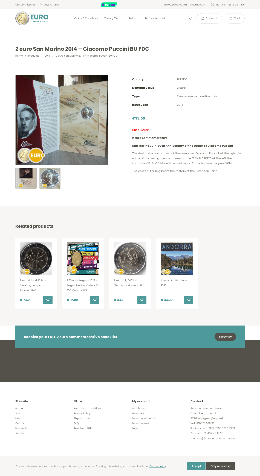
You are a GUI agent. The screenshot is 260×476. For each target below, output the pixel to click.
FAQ (76, 423)
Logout (136, 428)
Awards (19, 433)
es (230, 4)
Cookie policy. (157, 466)
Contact (20, 423)
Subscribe (225, 336)
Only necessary (221, 466)
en (243, 4)
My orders (138, 413)
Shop (18, 413)
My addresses (140, 423)
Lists (18, 418)
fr (224, 4)
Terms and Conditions (87, 408)
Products (33, 55)
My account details (144, 418)
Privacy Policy (82, 413)
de (236, 4)
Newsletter (21, 428)
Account (211, 18)
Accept (196, 466)
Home (19, 55)
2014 (47, 55)
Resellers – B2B (83, 428)
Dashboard (139, 408)
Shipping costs (83, 418)
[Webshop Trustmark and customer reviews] (113, 4)
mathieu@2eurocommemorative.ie (183, 4)
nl (217, 4)
